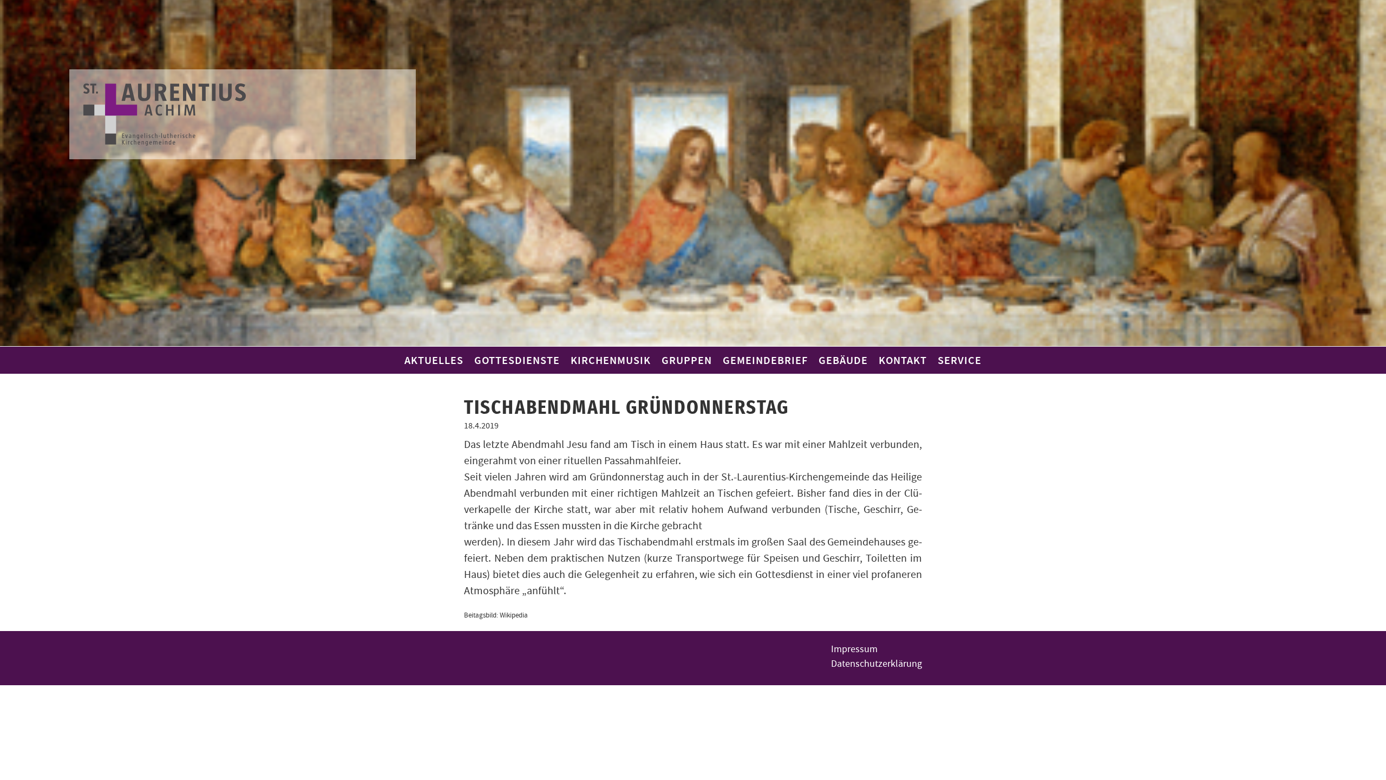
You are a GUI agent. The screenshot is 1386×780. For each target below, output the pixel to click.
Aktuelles (433, 360)
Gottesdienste (517, 360)
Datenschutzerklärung (876, 664)
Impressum (854, 649)
